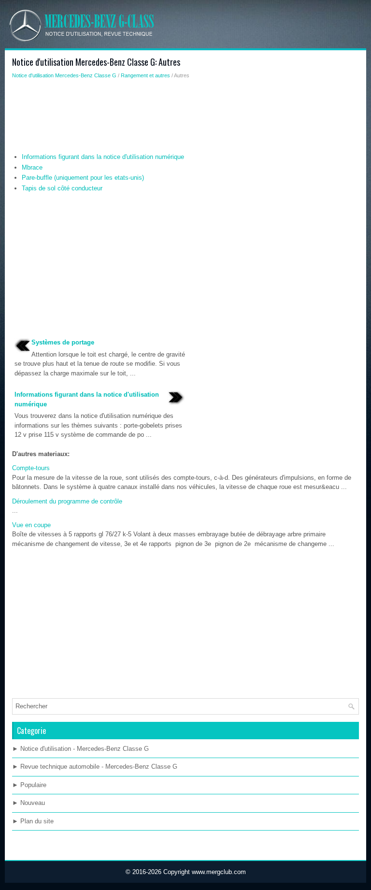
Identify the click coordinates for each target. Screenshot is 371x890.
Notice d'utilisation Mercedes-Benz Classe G (64, 75)
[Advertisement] (185, 118)
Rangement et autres (145, 75)
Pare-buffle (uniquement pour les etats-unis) (83, 177)
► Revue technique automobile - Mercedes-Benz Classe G (94, 766)
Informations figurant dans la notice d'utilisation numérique (103, 156)
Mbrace (32, 167)
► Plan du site (33, 821)
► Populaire (29, 785)
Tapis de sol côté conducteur (62, 188)
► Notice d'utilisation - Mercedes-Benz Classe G (80, 748)
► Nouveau (28, 802)
